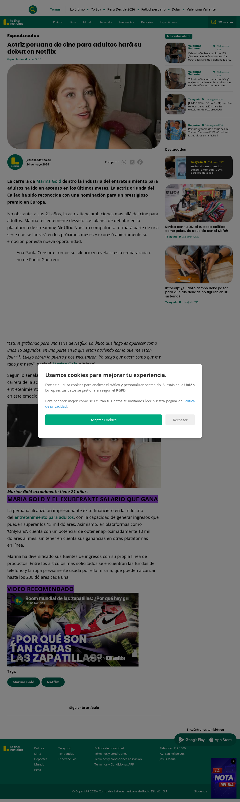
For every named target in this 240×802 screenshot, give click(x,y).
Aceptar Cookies (103, 419)
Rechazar (180, 419)
